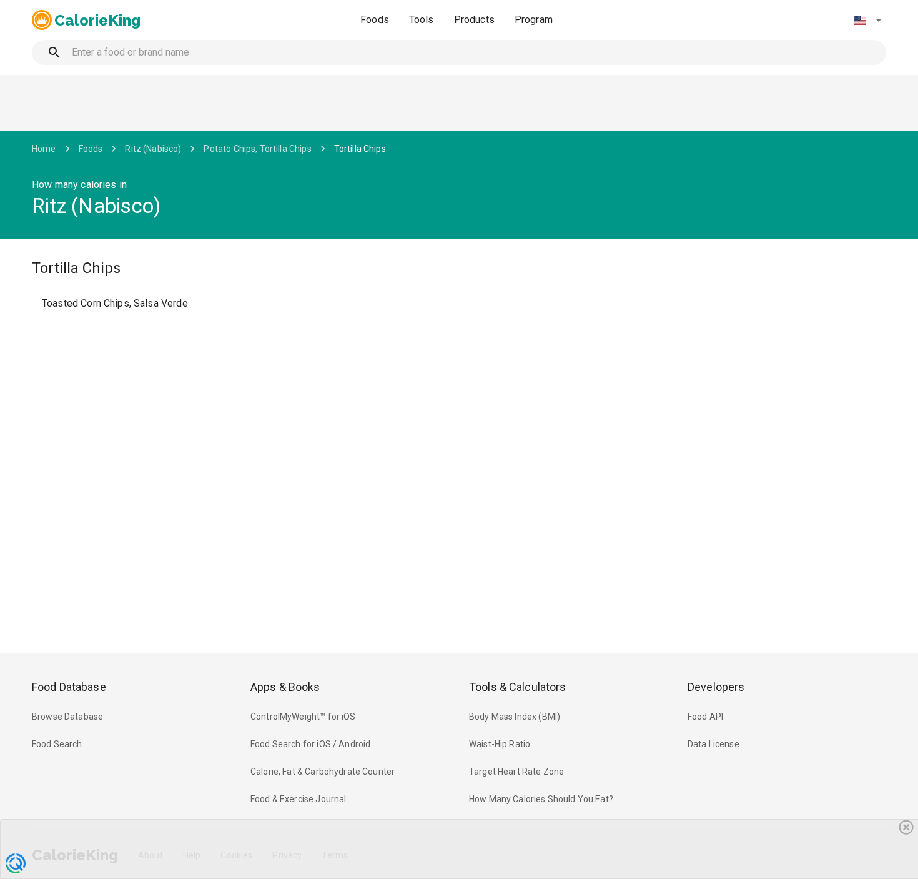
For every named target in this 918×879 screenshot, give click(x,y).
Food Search (57, 744)
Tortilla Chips (360, 149)
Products (474, 20)
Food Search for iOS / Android (310, 744)
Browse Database (67, 717)
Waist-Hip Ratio (499, 744)
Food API (705, 717)
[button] (867, 20)
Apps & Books (285, 686)
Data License (713, 744)
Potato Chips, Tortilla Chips (257, 149)
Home (44, 149)
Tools (421, 20)
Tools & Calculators (517, 686)
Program (534, 20)
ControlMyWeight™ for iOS (303, 717)
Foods (374, 20)
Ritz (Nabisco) (153, 149)
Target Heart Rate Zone (516, 772)
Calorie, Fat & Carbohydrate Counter (322, 772)
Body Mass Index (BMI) (514, 717)
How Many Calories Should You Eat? (541, 799)
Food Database (69, 686)
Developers (716, 686)
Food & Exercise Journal (298, 799)
